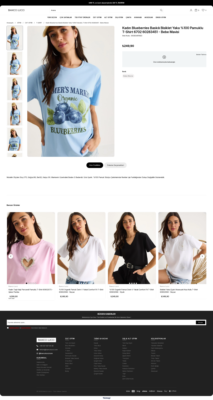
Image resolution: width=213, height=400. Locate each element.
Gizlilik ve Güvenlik (43, 370)
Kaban (124, 348)
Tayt (123, 373)
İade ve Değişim (42, 364)
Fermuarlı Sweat (70, 356)
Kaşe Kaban (126, 350)
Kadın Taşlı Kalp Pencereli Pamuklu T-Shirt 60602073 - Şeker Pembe (31, 290)
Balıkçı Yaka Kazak (100, 368)
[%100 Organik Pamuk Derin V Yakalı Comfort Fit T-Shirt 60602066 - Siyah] (132, 248)
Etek (123, 376)
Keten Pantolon (127, 371)
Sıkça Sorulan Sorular (44, 367)
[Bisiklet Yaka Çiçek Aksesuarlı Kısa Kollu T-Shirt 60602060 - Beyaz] (182, 248)
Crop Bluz (68, 361)
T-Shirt (67, 350)
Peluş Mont (126, 353)
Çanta (153, 368)
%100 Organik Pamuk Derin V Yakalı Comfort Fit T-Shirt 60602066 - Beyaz (81, 290)
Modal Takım (155, 356)
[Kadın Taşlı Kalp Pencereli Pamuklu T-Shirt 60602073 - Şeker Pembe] (31, 248)
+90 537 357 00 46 (46, 346)
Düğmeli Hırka (98, 358)
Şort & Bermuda (127, 378)
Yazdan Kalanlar (156, 345)
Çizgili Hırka (98, 361)
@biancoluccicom (46, 353)
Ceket (124, 363)
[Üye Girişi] (191, 10)
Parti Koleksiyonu (157, 348)
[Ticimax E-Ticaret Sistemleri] (106, 398)
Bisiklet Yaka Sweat (72, 358)
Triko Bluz (97, 345)
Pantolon (125, 366)
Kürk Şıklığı (155, 366)
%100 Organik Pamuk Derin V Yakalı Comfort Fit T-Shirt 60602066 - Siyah (131, 290)
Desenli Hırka (98, 356)
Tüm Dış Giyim (127, 343)
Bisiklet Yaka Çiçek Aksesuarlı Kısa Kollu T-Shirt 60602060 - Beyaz (179, 290)
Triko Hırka (97, 350)
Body (67, 371)
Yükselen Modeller (157, 343)
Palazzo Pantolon (128, 368)
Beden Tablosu (201, 54)
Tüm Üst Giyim (70, 343)
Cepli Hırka (97, 363)
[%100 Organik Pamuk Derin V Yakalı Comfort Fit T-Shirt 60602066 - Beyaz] (81, 248)
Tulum (153, 353)
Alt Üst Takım (155, 361)
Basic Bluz (69, 363)
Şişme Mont (126, 356)
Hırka (95, 348)
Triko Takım (155, 358)
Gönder (200, 322)
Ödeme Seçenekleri (115, 165)
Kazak (96, 343)
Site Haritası (41, 375)
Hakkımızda (40, 362)
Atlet (66, 366)
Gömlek (67, 348)
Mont (124, 345)
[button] (26, 283)
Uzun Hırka (97, 353)
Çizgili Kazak (98, 373)
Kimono (153, 363)
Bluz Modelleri (70, 345)
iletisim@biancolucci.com (48, 350)
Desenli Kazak (99, 371)
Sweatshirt (69, 353)
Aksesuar (154, 371)
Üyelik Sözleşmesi (43, 372)
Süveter (68, 368)
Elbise (153, 350)
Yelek (124, 361)
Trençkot (125, 358)
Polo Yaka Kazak (99, 366)
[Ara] (161, 10)
